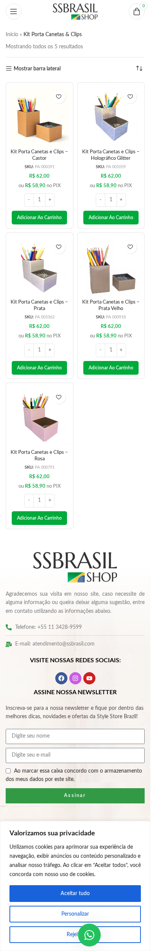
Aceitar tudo (75, 893)
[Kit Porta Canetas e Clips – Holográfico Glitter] (111, 116)
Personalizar (75, 914)
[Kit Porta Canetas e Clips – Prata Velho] (111, 266)
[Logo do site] (75, 11)
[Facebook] (61, 678)
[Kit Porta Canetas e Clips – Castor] (39, 116)
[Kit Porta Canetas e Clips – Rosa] (39, 417)
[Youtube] (89, 678)
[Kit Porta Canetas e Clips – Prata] (39, 266)
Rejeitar (75, 934)
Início (12, 34)
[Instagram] (75, 678)
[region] (75, 886)
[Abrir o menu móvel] (13, 11)
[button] (39, 217)
